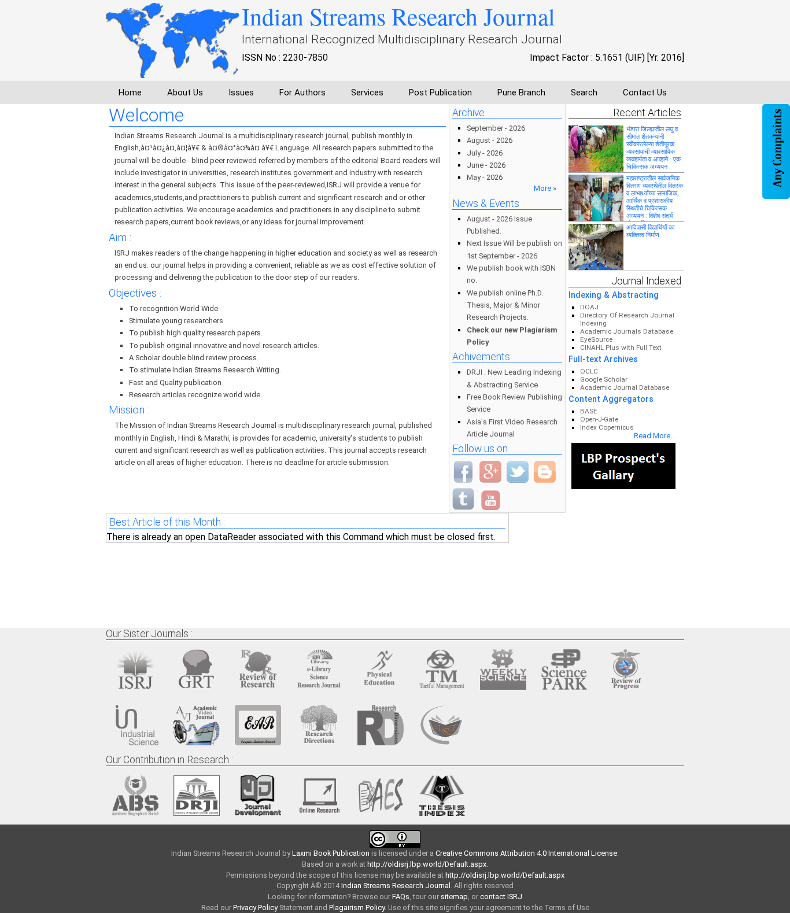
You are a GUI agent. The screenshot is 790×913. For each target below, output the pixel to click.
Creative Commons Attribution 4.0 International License (526, 853)
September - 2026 (496, 128)
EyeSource (596, 339)
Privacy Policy (255, 907)
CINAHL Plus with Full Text (621, 347)
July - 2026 (485, 153)
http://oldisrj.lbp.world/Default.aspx (426, 864)
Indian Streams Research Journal (396, 885)
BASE (588, 411)
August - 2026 (489, 140)
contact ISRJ (501, 896)
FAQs (400, 896)
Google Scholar (603, 379)
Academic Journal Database (624, 387)
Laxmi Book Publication (331, 853)
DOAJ (589, 307)
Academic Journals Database (626, 331)
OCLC (589, 371)
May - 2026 (485, 177)
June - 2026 (486, 165)
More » (545, 188)
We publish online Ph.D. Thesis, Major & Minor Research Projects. (505, 305)
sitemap (454, 896)
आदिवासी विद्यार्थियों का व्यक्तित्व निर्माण (650, 230)
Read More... (654, 435)
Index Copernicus (607, 427)
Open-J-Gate (599, 419)
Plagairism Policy (357, 907)
